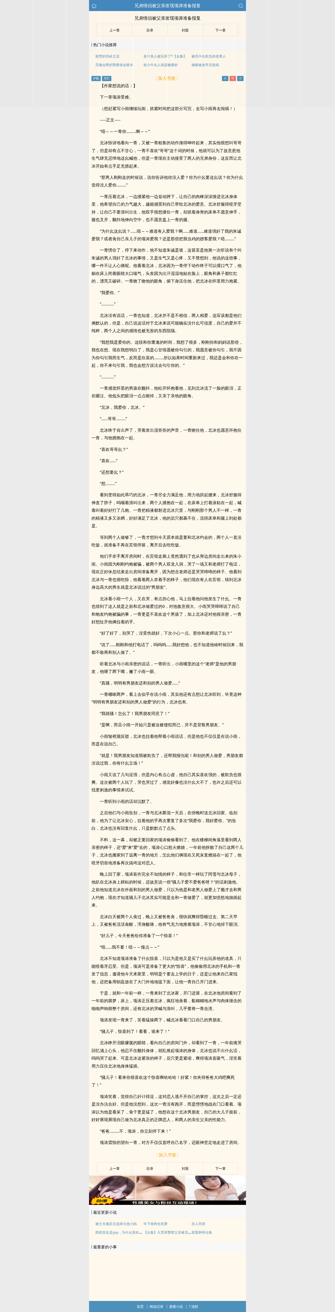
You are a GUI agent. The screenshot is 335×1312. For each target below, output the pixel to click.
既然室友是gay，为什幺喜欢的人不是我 (125, 1232)
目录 (149, 1168)
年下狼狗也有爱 (155, 1223)
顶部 (194, 1306)
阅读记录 (156, 1306)
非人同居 (198, 1223)
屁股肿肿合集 (202, 1232)
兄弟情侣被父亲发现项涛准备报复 (167, 5)
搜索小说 (176, 1306)
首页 (140, 1306)
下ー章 (220, 1168)
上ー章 (114, 1168)
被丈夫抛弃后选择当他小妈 (116, 1223)
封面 (185, 1168)
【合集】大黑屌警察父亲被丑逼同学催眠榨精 (177, 1232)
